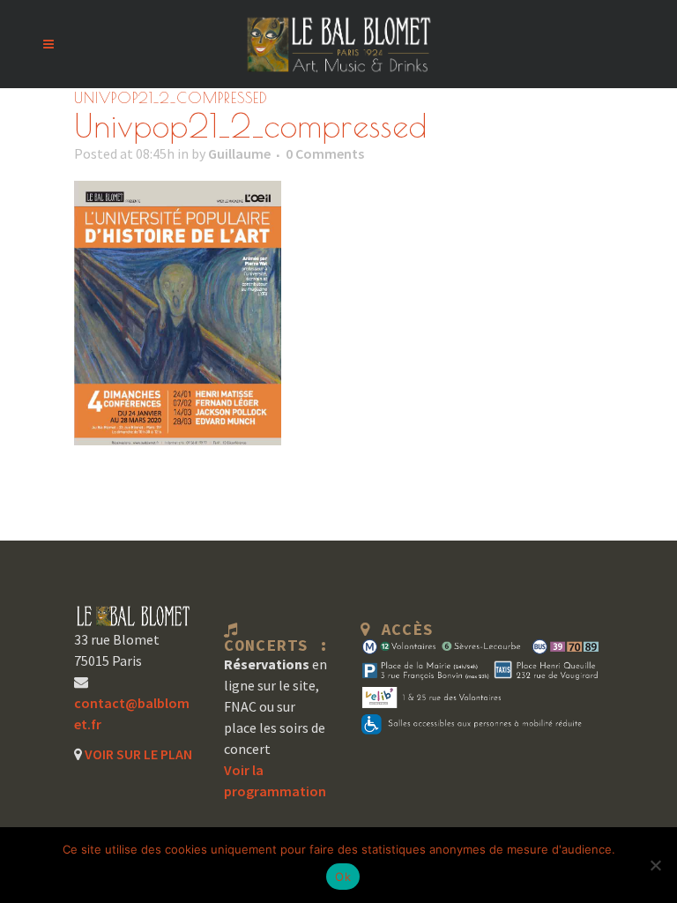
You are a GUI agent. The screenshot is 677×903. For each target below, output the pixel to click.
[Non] (655, 865)
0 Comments (325, 153)
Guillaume (239, 153)
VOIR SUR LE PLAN (137, 754)
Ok (343, 876)
